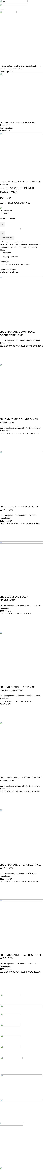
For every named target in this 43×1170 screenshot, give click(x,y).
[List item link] (21, 585)
